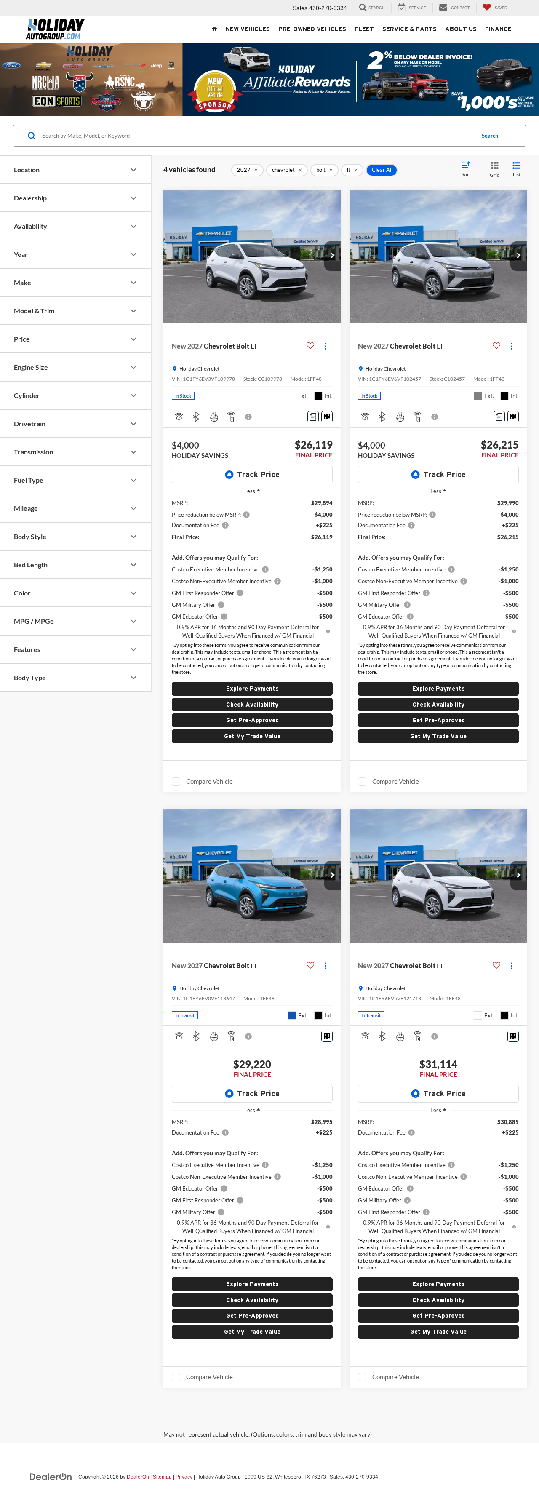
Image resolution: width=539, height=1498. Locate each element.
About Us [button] (461, 29)
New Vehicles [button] (248, 29)
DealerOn (138, 1477)
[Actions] (325, 346)
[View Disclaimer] (249, 417)
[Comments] (313, 416)
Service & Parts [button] (409, 29)
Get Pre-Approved (252, 720)
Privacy (184, 1477)
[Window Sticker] (327, 416)
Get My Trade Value (252, 736)
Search (490, 135)
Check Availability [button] (252, 704)
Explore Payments (252, 688)
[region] (252, 569)
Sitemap (162, 1477)
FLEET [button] (364, 29)
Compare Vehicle (209, 781)
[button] (332, 256)
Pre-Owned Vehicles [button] (312, 29)
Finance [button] (498, 29)
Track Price (258, 474)
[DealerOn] (50, 1476)
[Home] (214, 29)
